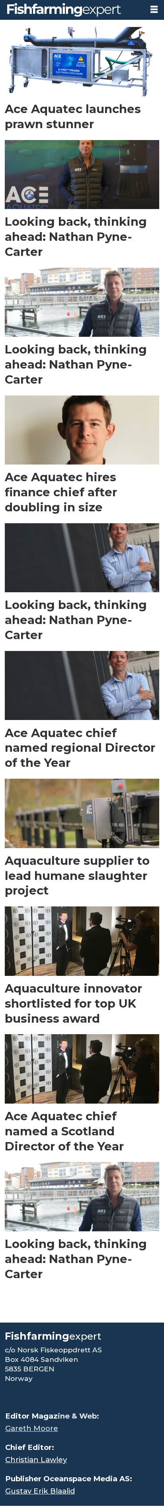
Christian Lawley (36, 1459)
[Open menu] (154, 9)
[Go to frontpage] (72, 10)
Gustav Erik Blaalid (40, 1491)
